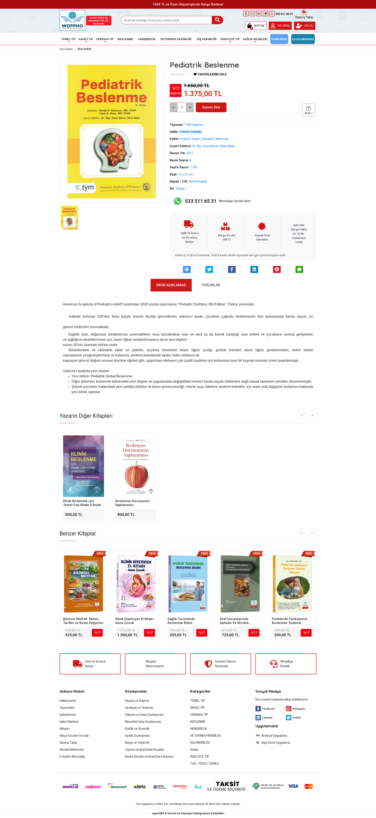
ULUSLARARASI (303, 39)
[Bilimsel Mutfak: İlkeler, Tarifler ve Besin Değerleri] (83, 584)
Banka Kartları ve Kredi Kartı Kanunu (149, 756)
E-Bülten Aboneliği (72, 756)
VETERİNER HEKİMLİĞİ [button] (175, 39)
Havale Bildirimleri (72, 749)
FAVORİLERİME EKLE (212, 74)
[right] (312, 415)
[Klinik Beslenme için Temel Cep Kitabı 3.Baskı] (83, 466)
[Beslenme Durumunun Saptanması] (135, 466)
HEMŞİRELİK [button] (146, 39)
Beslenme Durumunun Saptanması (132, 503)
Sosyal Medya (268, 691)
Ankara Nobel (72, 691)
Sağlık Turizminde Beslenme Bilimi (181, 621)
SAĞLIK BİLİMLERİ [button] (255, 39)
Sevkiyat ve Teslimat (139, 707)
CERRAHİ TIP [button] (105, 39)
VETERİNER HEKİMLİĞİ (205, 735)
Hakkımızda (68, 700)
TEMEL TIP (197, 700)
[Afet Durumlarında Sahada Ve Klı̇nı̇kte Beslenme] (240, 584)
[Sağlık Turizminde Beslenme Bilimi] (188, 584)
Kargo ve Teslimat (137, 742)
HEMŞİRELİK (198, 728)
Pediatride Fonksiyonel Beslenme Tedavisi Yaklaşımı (289, 621)
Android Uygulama (274, 735)
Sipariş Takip (304, 16)
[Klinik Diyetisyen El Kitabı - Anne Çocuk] (135, 584)
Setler (194, 749)
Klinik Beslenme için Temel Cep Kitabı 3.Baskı (82, 503)
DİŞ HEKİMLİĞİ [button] (207, 39)
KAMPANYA (279, 39)
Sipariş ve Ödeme (137, 700)
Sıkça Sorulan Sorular (74, 735)
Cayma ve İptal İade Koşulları (144, 749)
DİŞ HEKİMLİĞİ (200, 742)
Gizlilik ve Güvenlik (137, 728)
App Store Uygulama (275, 742)
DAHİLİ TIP (197, 707)
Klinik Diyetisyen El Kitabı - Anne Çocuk (135, 621)
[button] (255, 26)
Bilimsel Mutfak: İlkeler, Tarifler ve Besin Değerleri (83, 621)
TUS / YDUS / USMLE (204, 763)
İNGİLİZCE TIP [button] (230, 39)
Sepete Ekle (211, 107)
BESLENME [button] (125, 39)
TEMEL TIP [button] (68, 39)
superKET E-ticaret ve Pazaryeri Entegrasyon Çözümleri (188, 813)
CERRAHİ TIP (199, 714)
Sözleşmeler (136, 691)
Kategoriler (200, 691)
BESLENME (197, 721)
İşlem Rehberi (69, 721)
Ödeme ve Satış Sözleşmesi (144, 714)
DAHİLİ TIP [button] (86, 39)
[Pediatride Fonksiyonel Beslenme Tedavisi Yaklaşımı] (292, 584)
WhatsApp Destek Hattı (217, 201)
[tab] (171, 285)
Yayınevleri (67, 707)
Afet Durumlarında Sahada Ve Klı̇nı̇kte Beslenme (234, 621)
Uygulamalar (267, 726)
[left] (301, 415)
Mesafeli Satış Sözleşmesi (143, 721)
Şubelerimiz (68, 714)
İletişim (65, 728)
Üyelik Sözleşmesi (137, 735)
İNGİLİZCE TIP (199, 756)
